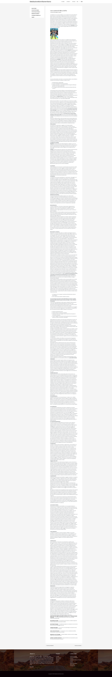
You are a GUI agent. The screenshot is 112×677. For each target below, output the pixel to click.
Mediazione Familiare (35, 13)
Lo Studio (57, 656)
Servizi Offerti (34, 8)
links (77, 1)
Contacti (57, 661)
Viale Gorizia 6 (58, 658)
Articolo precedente (50, 645)
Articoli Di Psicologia (35, 10)
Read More (32, 666)
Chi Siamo (57, 659)
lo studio (62, 1)
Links (57, 662)
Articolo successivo (78, 645)
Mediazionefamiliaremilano (40, 2)
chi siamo (68, 1)
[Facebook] (81, 1)
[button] (80, 1)
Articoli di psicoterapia (36, 11)
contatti (71, 661)
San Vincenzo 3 (58, 657)
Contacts (73, 1)
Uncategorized (72, 665)
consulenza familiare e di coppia (36, 15)
